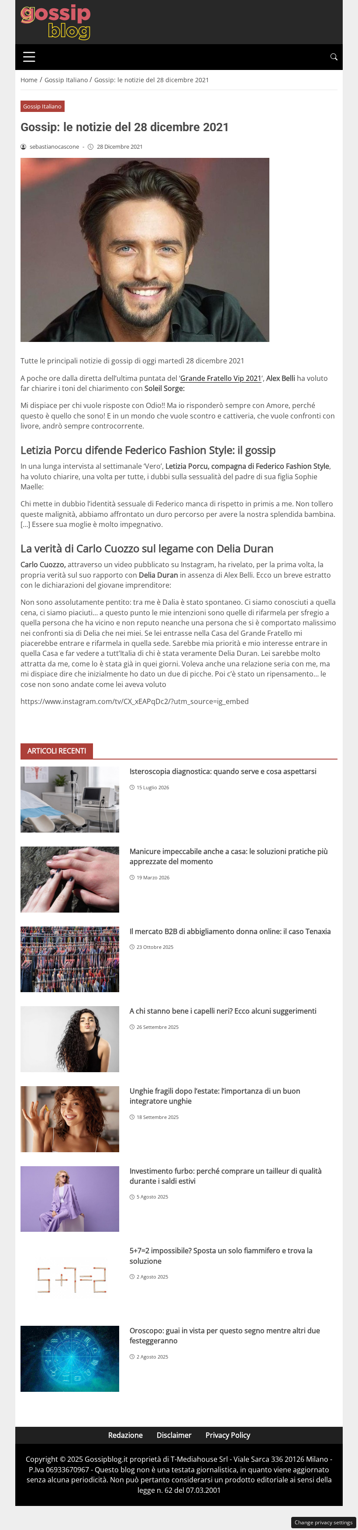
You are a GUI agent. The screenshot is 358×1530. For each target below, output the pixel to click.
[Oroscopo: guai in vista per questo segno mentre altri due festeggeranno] (70, 1359)
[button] (333, 57)
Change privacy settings (324, 1522)
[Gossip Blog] (55, 21)
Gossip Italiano (42, 106)
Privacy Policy (228, 1435)
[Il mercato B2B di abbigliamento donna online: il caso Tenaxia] (70, 960)
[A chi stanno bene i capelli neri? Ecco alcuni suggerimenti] (70, 1039)
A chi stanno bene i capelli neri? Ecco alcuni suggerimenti (223, 1011)
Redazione (125, 1435)
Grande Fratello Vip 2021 (221, 378)
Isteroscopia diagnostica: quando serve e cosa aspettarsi (223, 771)
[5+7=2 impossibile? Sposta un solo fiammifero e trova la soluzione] (70, 1279)
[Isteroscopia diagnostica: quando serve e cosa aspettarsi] (70, 800)
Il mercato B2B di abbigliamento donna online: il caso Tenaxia (230, 931)
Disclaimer (174, 1435)
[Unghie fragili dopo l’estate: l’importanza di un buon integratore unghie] (70, 1119)
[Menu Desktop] (29, 57)
